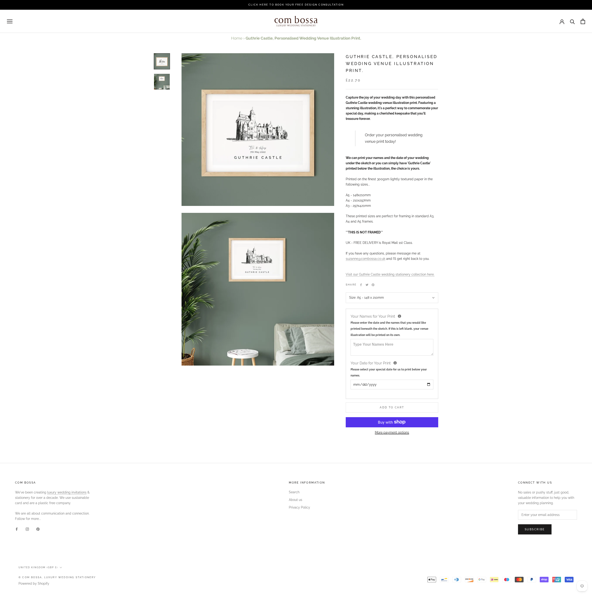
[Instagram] (27, 529)
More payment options (392, 432)
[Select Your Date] (395, 363)
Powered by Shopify (33, 583)
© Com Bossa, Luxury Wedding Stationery (57, 577)
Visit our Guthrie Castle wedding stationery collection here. (390, 274)
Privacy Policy (299, 507)
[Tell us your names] (399, 316)
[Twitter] (367, 284)
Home (236, 38)
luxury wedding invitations (66, 492)
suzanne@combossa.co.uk (365, 258)
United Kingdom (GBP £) (38, 567)
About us (295, 500)
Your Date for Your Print (389, 368)
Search (294, 492)
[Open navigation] (9, 21)
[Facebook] (361, 284)
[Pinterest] (373, 284)
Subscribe (535, 529)
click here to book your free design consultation (296, 4)
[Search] (572, 21)
